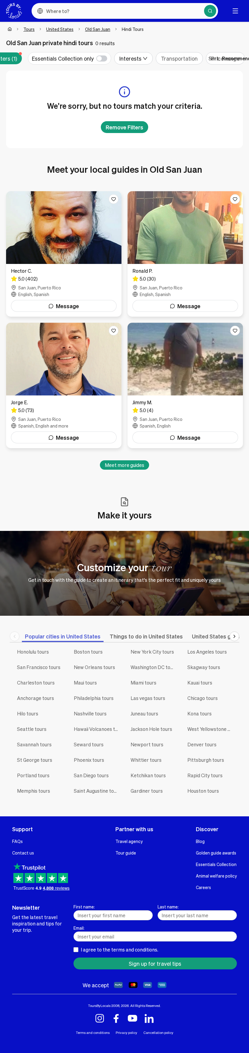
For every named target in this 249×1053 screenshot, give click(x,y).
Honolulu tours (33, 651)
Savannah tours (34, 744)
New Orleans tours (94, 667)
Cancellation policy (158, 1032)
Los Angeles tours (207, 651)
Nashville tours (90, 713)
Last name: (168, 906)
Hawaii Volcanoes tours (97, 729)
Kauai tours (199, 682)
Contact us (23, 852)
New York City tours (152, 651)
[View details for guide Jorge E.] (63, 385)
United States (59, 29)
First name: (84, 906)
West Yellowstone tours (211, 729)
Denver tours (202, 744)
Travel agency (129, 841)
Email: (78, 928)
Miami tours (143, 682)
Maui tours (85, 682)
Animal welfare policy (216, 875)
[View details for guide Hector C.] (63, 254)
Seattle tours (31, 729)
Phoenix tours (89, 760)
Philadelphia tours (94, 698)
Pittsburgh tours (205, 760)
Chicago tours (202, 698)
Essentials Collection (216, 864)
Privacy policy (126, 1032)
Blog (200, 841)
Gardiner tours (147, 791)
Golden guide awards (216, 852)
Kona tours (199, 713)
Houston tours (203, 791)
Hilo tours (27, 713)
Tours (29, 29)
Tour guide (125, 852)
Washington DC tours (154, 667)
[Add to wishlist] (113, 199)
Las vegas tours (148, 698)
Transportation (179, 58)
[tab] (63, 636)
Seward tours (89, 744)
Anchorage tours (35, 698)
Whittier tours (146, 760)
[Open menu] (235, 10)
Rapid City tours (205, 775)
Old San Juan (97, 29)
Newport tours (147, 744)
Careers (203, 887)
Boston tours (88, 651)
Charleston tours (36, 682)
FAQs (17, 841)
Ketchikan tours (148, 775)
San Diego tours (91, 775)
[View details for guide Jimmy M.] (185, 385)
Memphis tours (33, 791)
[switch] (69, 58)
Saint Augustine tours (97, 791)
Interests (130, 58)
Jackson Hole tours (151, 729)
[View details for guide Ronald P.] (185, 254)
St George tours (34, 760)
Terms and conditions (93, 1032)
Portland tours (33, 775)
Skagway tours (203, 667)
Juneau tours (144, 713)
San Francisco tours (38, 667)
